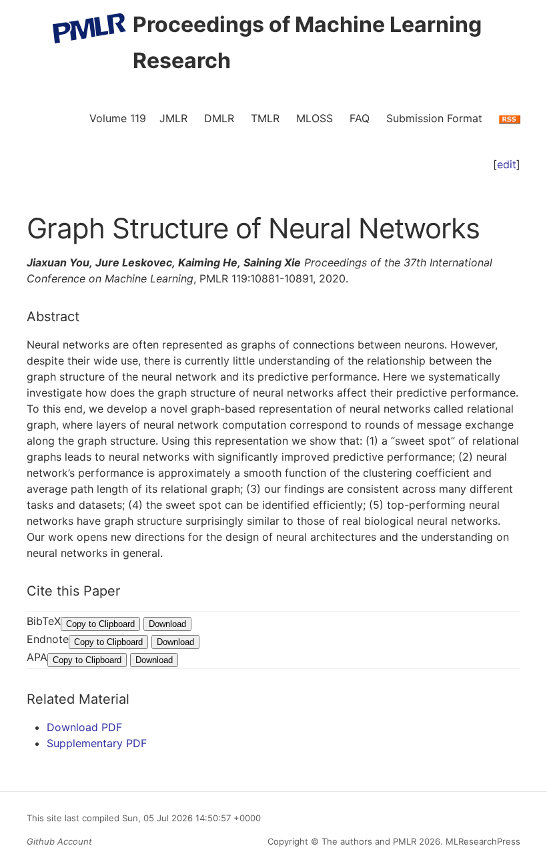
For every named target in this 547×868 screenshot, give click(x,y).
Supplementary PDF (97, 743)
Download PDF (84, 727)
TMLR (265, 118)
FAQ (360, 118)
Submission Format (434, 118)
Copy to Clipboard (100, 624)
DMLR (219, 118)
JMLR (173, 118)
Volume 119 (117, 118)
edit (506, 164)
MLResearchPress (481, 841)
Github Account (59, 841)
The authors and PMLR (369, 841)
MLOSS (314, 118)
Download (167, 624)
